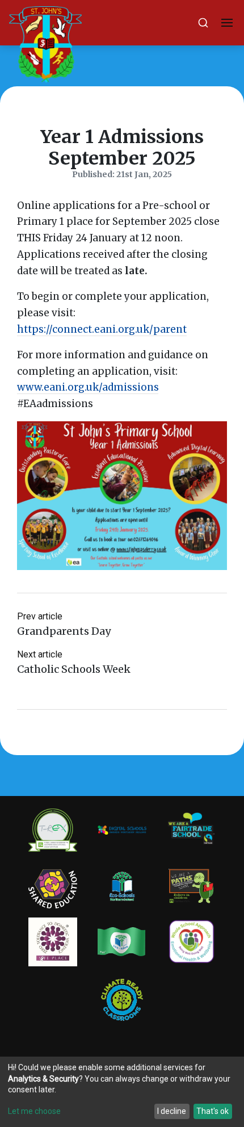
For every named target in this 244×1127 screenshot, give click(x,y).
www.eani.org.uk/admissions (87, 387)
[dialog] (122, 1092)
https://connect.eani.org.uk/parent (102, 329)
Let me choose (34, 1111)
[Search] (203, 23)
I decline (171, 1111)
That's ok (212, 1111)
